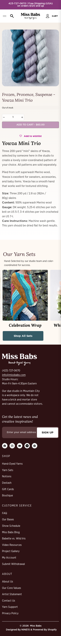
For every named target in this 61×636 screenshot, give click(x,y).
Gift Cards (8, 489)
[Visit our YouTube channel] (19, 445)
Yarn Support (10, 607)
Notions (6, 476)
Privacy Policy (10, 613)
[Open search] (11, 16)
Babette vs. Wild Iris (14, 538)
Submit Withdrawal (13, 564)
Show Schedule (11, 526)
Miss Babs (36, 626)
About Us (7, 581)
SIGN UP (47, 432)
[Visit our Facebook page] (4, 445)
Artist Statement (12, 594)
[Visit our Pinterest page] (34, 445)
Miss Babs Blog (11, 532)
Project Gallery (10, 551)
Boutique (7, 495)
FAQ (4, 513)
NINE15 (25, 630)
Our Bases (8, 519)
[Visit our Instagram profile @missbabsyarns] (12, 445)
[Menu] (4, 16)
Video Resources (12, 545)
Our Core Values (11, 588)
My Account (9, 557)
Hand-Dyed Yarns (12, 463)
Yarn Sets (7, 470)
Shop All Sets (23, 335)
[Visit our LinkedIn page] (27, 445)
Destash (7, 483)
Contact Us (8, 600)
